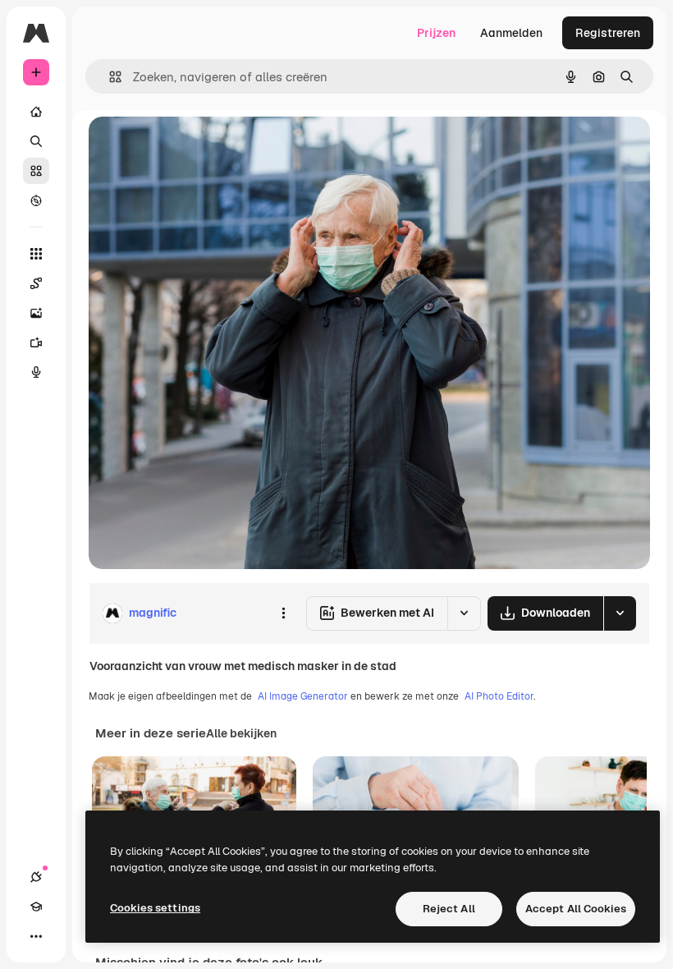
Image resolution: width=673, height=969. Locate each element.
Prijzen (436, 32)
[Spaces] (36, 283)
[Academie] (36, 906)
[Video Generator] (36, 342)
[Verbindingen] (36, 877)
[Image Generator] (36, 313)
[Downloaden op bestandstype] (619, 613)
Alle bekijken (241, 733)
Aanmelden (511, 32)
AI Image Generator (303, 696)
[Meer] (36, 936)
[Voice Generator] (36, 372)
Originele (196, 147)
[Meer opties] (283, 613)
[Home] (36, 112)
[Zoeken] (36, 141)
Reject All (449, 909)
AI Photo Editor (499, 696)
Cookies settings (155, 908)
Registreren (607, 32)
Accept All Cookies (575, 909)
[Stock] (36, 171)
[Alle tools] (36, 254)
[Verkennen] (36, 200)
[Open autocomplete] (108, 77)
